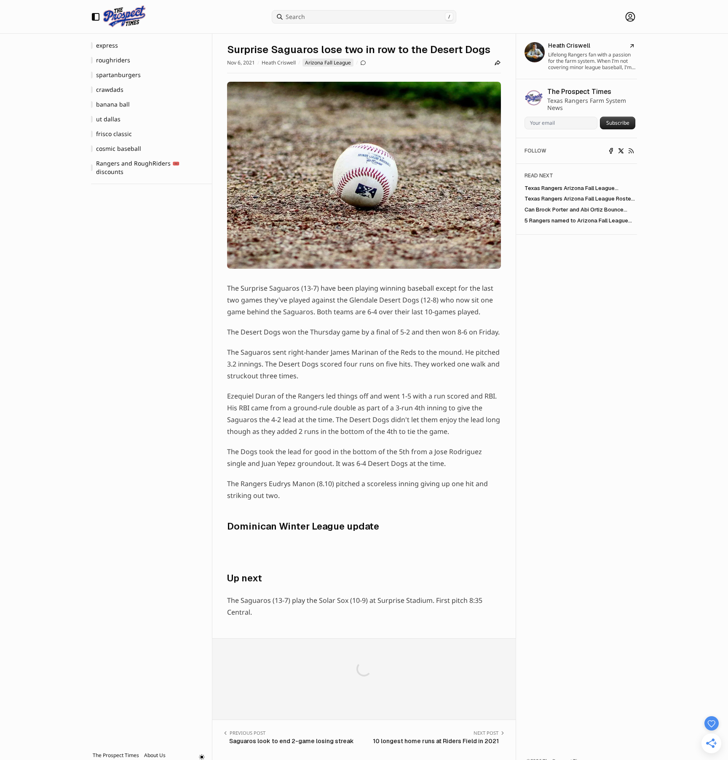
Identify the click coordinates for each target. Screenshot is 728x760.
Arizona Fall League (328, 62)
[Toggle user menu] (630, 17)
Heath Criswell (279, 62)
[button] (116, 755)
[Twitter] (621, 151)
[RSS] (631, 151)
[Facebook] (611, 151)
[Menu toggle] (96, 17)
